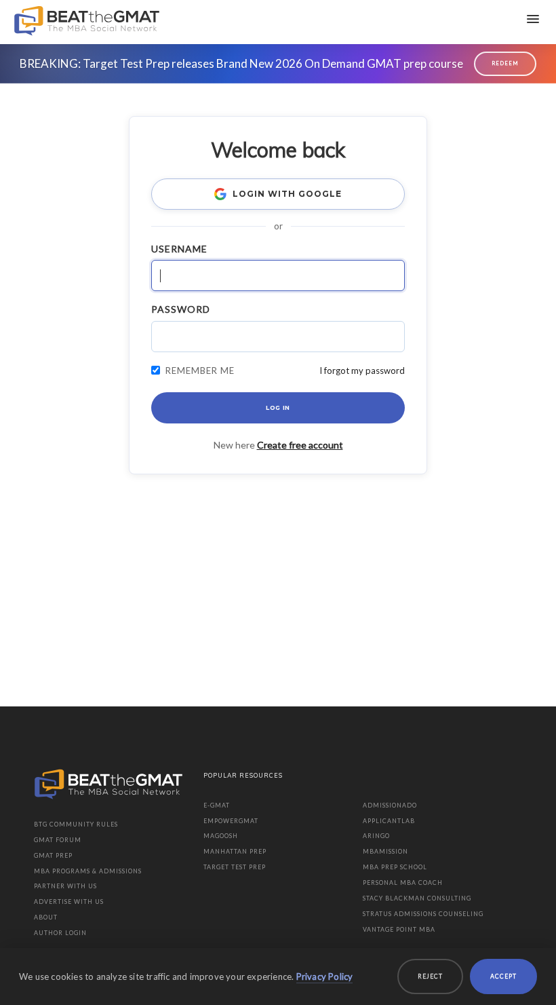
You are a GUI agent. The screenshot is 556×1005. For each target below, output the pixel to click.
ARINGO (376, 835)
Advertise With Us (69, 901)
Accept (503, 976)
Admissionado (390, 805)
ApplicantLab (389, 820)
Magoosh (220, 835)
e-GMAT (216, 805)
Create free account (300, 445)
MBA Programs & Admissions (88, 871)
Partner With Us (65, 886)
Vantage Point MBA (399, 929)
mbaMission (385, 851)
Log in (278, 407)
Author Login (60, 932)
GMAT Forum (57, 839)
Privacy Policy (324, 976)
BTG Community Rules (76, 824)
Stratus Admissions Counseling (423, 913)
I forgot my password (362, 370)
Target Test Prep (234, 867)
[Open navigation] (533, 19)
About (46, 917)
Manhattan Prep (234, 851)
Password (180, 309)
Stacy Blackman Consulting (417, 898)
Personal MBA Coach (403, 882)
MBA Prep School (395, 867)
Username (179, 248)
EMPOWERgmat (230, 820)
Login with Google (287, 194)
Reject (430, 976)
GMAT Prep (53, 855)
